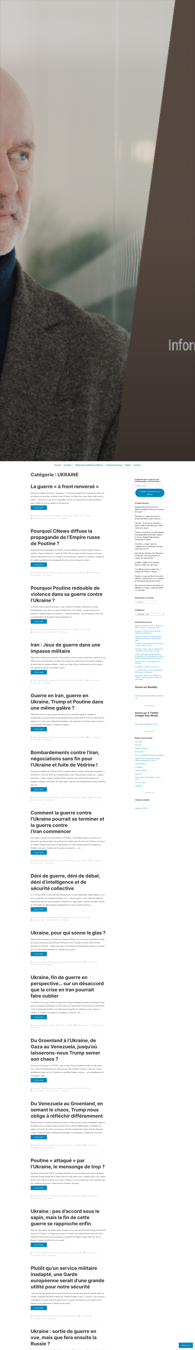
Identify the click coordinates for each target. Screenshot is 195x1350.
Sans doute (138, 741)
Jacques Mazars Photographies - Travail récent (147, 778)
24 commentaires (82, 1025)
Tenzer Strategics (140, 764)
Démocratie (36, 572)
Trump (81, 515)
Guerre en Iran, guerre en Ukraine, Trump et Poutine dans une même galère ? (67, 702)
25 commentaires (94, 737)
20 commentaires (94, 680)
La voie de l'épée (140, 782)
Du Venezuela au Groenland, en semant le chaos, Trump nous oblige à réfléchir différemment (67, 1110)
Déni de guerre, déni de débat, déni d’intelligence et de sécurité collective (65, 882)
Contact (137, 465)
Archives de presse (114, 465)
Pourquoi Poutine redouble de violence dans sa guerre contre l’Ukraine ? (66, 594)
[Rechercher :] (146, 602)
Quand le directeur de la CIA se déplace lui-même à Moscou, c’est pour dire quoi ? (149, 509)
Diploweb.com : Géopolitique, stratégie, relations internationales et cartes (147, 759)
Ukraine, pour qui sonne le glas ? (68, 933)
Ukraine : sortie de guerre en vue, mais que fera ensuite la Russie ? (64, 1337)
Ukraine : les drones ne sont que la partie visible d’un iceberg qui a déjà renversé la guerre (148, 525)
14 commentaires (97, 860)
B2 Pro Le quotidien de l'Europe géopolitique (149, 755)
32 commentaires (38, 920)
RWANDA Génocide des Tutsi (70, 797)
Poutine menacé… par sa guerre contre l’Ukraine (147, 662)
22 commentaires (91, 1196)
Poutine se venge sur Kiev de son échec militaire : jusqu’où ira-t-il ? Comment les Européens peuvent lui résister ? (149, 578)
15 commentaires (38, 1091)
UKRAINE (87, 515)
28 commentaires (38, 632)
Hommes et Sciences (141, 748)
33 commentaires (91, 962)
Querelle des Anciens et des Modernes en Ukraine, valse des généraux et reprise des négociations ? (149, 555)
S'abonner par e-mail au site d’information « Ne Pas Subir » (148, 480)
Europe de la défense (62, 515)
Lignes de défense (141, 770)
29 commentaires (91, 1145)
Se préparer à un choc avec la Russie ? (147, 667)
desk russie (138, 774)
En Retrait (138, 745)
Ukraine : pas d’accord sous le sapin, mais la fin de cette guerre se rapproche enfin (65, 1217)
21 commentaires (91, 1253)
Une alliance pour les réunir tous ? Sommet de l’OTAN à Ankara (148, 570)
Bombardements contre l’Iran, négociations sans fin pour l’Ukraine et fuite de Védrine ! (65, 758)
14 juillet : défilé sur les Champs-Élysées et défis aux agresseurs (147, 563)
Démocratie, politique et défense (89, 465)
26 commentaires (38, 518)
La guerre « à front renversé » (66, 486)
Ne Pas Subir (139, 752)
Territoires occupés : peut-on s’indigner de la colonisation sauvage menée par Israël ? (149, 546)
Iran (71, 515)
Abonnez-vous (186, 1345)
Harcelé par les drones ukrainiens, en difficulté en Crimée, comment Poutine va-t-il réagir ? (149, 587)
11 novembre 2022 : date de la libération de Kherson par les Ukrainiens (149, 671)
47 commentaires (94, 572)
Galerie (128, 465)
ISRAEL (75, 515)
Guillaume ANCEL (141, 808)
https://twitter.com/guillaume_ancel (146, 724)
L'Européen (138, 767)
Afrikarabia (138, 786)
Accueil (57, 465)
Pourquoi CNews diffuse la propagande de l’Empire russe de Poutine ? (65, 537)
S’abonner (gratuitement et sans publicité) (150, 492)
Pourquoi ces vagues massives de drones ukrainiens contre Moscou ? (148, 517)
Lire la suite (37, 508)
